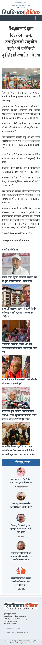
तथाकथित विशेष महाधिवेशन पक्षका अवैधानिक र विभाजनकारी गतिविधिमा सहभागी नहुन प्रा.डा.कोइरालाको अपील (18, 451)
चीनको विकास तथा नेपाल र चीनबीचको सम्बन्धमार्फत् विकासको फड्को (21, 582)
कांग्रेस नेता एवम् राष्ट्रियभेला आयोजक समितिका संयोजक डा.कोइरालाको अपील (21, 556)
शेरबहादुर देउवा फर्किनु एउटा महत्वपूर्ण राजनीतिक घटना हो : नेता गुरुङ (21, 529)
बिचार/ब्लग (22, 462)
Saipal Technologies (25, 643)
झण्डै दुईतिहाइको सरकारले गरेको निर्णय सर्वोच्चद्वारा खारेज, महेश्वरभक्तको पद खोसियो (19, 313)
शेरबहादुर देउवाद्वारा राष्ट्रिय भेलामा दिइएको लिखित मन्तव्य (21, 505)
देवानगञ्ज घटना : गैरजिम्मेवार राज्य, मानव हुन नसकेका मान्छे (21, 481)
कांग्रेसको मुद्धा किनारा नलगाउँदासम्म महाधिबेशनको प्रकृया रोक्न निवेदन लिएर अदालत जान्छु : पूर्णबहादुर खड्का (19, 415)
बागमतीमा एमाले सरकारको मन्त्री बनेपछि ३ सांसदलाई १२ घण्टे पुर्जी (20, 382)
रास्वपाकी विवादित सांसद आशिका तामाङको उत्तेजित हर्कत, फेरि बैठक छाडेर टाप (19, 348)
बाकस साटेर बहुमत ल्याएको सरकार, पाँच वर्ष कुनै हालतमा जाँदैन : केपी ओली (19, 279)
